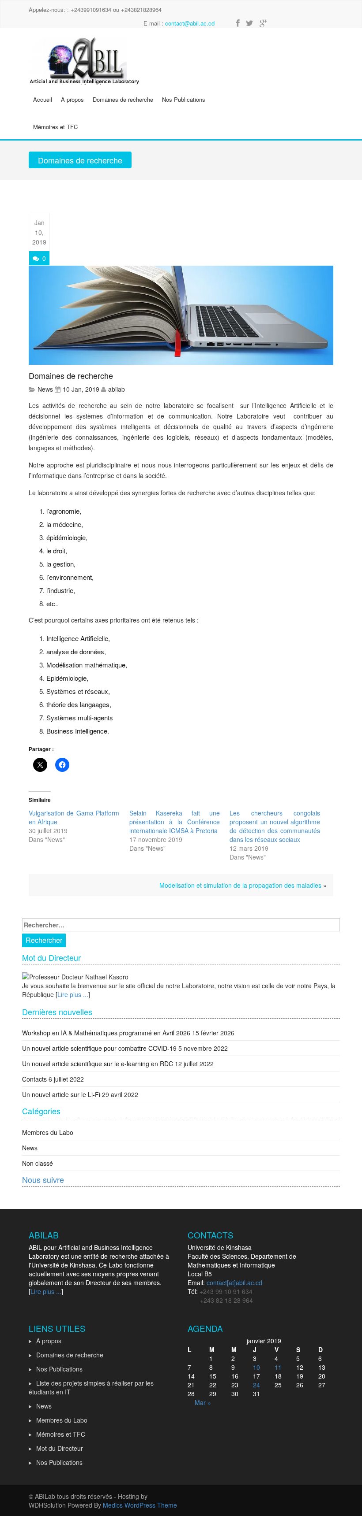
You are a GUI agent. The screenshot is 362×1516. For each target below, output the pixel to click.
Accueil (42, 99)
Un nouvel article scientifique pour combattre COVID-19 (99, 1048)
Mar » (203, 1402)
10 (256, 1367)
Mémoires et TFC (55, 126)
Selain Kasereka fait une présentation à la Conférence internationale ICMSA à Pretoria (174, 821)
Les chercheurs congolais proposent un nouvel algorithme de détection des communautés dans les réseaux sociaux (275, 826)
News (45, 389)
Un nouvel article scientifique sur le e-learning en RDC (97, 1063)
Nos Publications (183, 99)
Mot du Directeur (59, 1448)
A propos (72, 99)
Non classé (37, 1163)
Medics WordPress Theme (140, 1505)
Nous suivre (43, 1179)
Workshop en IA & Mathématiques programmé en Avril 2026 (106, 1032)
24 (256, 1384)
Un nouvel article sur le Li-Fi (61, 1094)
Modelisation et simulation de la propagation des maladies (240, 885)
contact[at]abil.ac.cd (234, 1282)
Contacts (34, 1079)
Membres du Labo (47, 1132)
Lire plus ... (72, 994)
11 (278, 1367)
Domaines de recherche (123, 99)
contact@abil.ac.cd (190, 23)
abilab (116, 389)
